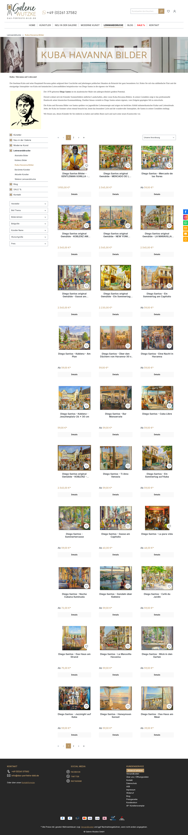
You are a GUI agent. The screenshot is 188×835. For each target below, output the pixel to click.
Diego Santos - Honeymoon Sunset (115, 715)
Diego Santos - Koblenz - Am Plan (74, 355)
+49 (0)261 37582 (62, 12)
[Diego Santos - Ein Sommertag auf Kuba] (157, 458)
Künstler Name (17, 230)
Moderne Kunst (20, 145)
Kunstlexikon (131, 802)
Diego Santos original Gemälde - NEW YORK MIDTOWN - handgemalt (115, 235)
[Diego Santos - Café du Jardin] (157, 578)
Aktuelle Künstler (22, 174)
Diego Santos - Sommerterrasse (74, 535)
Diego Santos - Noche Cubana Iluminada (74, 595)
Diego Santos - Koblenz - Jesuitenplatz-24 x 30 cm (74, 415)
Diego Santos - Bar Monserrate (115, 415)
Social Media (78, 766)
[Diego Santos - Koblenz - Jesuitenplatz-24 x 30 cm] (74, 398)
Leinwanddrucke (21, 150)
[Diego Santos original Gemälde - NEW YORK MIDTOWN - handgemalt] (115, 217)
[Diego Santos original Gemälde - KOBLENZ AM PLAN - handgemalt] (74, 217)
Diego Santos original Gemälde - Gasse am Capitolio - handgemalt (74, 295)
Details (74, 194)
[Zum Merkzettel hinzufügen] (86, 165)
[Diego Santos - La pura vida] (157, 518)
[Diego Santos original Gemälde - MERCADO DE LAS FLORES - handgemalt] (115, 157)
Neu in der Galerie (22, 140)
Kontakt (17, 194)
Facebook (75, 772)
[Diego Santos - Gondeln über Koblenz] (115, 578)
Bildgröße (15, 224)
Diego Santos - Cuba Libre (157, 413)
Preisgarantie (131, 799)
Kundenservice (135, 766)
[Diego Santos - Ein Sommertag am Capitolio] (157, 277)
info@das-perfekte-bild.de (25, 775)
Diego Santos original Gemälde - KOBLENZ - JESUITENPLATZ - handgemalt (74, 475)
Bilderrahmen (16, 217)
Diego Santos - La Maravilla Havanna (115, 655)
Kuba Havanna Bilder (24, 165)
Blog (15, 184)
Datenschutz (131, 783)
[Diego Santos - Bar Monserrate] (115, 398)
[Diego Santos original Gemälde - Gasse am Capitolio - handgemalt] (74, 277)
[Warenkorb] (179, 10)
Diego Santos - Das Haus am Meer (157, 715)
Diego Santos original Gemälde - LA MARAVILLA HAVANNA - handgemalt (157, 235)
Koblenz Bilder (21, 160)
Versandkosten (132, 774)
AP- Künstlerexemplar (135, 806)
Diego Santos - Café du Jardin (157, 595)
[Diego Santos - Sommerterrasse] (74, 518)
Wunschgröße (17, 237)
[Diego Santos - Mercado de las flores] (157, 157)
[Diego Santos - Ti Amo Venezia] (115, 458)
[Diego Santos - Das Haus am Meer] (157, 698)
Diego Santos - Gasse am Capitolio (115, 535)
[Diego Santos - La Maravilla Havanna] (115, 638)
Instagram (76, 781)
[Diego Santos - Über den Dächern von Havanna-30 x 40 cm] (115, 337)
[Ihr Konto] (175, 11)
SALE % (17, 189)
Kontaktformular (28, 782)
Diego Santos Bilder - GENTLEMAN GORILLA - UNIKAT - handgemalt (74, 175)
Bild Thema (16, 210)
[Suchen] (161, 11)
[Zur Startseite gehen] (21, 10)
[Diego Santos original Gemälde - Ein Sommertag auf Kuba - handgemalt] (115, 277)
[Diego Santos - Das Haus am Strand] (74, 638)
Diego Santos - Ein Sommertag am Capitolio (157, 295)
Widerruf (130, 793)
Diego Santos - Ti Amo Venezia (115, 475)
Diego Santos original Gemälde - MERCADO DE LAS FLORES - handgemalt (115, 175)
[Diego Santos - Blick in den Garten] (157, 638)
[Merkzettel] (168, 11)
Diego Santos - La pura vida (157, 534)
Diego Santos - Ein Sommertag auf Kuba (157, 475)
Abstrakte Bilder (21, 155)
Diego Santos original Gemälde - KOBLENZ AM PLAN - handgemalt (74, 235)
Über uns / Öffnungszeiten (137, 777)
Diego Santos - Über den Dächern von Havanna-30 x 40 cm (115, 355)
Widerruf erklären (135, 770)
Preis (13, 243)
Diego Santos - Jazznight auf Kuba (74, 715)
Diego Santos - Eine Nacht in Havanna (157, 355)
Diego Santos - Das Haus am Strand (74, 655)
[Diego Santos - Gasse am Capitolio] (115, 518)
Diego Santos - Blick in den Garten (157, 655)
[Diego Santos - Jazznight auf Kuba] (74, 698)
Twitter (75, 776)
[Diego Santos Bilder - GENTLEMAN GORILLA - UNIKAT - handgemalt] (74, 157)
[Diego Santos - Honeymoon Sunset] (115, 698)
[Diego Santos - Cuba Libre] (157, 398)
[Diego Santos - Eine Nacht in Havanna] (157, 337)
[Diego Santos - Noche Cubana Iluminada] (74, 578)
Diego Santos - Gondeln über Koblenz (115, 595)
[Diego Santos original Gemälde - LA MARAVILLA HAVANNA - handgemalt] (157, 217)
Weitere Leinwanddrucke (25, 179)
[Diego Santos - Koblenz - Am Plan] (74, 337)
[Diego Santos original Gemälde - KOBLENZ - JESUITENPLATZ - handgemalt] (74, 458)
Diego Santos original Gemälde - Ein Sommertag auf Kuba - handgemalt (115, 295)
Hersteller (15, 204)
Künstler (17, 135)
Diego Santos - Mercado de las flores (157, 175)
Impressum (130, 790)
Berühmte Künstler (22, 170)
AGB (128, 786)
